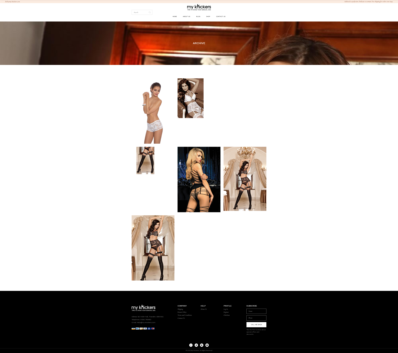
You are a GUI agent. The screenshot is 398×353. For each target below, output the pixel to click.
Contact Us (181, 318)
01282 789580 (145, 320)
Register (226, 312)
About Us (204, 309)
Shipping (180, 309)
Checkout (227, 315)
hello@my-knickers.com (12, 2)
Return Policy (182, 312)
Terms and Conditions (185, 315)
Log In (226, 309)
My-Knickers (195, 350)
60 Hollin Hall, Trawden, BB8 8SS (150, 317)
